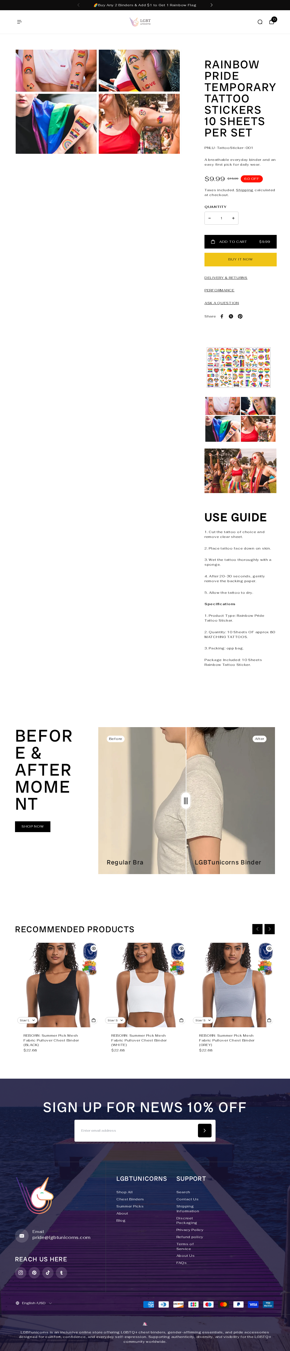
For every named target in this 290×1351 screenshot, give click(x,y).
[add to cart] (93, 1020)
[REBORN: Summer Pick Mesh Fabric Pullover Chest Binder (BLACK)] (57, 985)
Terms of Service (185, 1246)
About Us (185, 1255)
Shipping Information (187, 1208)
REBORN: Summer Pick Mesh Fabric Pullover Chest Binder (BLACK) (51, 1040)
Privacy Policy (190, 1230)
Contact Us (187, 1199)
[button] (78, 5)
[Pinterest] (240, 316)
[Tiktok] (48, 1272)
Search (183, 1192)
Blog (121, 1220)
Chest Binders (130, 1199)
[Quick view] (93, 948)
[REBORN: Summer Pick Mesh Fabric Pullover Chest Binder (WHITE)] (145, 985)
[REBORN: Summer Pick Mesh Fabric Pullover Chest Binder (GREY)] (233, 985)
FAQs (181, 1262)
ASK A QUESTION (221, 303)
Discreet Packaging (186, 1220)
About (122, 1213)
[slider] (185, 800)
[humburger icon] (19, 21)
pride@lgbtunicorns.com (62, 1237)
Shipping (244, 190)
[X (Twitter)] (231, 316)
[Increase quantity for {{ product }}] (233, 218)
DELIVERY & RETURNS (226, 277)
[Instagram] (20, 1272)
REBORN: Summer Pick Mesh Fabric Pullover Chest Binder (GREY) (227, 1040)
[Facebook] (222, 316)
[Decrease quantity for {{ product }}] (209, 218)
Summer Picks (130, 1206)
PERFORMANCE (219, 290)
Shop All (124, 1192)
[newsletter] (205, 1130)
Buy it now (240, 259)
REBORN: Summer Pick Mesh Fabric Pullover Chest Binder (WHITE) (139, 1040)
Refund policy (189, 1237)
